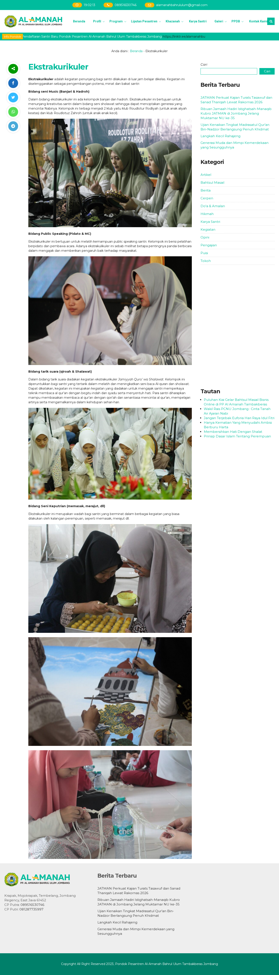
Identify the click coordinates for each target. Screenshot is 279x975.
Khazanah (173, 21)
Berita (206, 190)
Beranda (79, 21)
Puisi (204, 253)
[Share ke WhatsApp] (13, 111)
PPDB (235, 21)
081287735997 (31, 909)
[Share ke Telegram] (13, 126)
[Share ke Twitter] (13, 97)
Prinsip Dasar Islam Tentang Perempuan (237, 436)
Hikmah (207, 214)
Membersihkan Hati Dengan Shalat (233, 432)
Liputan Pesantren (144, 21)
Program (116, 21)
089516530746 (125, 5)
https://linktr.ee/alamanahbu (157, 36)
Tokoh (206, 261)
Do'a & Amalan (213, 206)
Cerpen (207, 198)
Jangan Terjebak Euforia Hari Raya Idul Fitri (239, 418)
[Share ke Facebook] (13, 83)
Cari (204, 64)
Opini (205, 237)
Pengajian (209, 245)
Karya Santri (198, 21)
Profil (97, 21)
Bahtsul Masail (212, 182)
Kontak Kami (258, 21)
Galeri (218, 21)
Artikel (206, 175)
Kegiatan (208, 229)
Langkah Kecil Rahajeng (220, 136)
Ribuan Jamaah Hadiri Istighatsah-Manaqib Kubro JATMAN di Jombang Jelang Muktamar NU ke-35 (236, 113)
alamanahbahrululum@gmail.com (182, 5)
